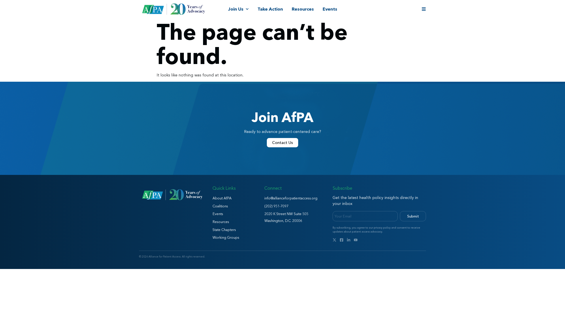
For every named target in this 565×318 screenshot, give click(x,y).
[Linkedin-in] (348, 240)
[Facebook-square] (341, 240)
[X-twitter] (334, 240)
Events (330, 9)
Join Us (235, 9)
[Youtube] (356, 240)
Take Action (270, 9)
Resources (303, 9)
